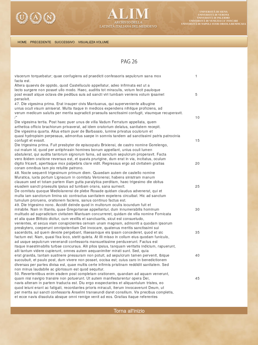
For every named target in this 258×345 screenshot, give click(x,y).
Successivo (65, 42)
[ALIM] (129, 17)
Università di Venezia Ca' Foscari (213, 20)
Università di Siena (214, 11)
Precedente (40, 42)
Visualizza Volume (93, 42)
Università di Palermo (213, 17)
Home (22, 42)
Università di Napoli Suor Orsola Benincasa (213, 23)
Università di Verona (213, 14)
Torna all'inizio (129, 310)
